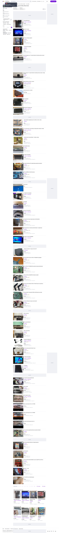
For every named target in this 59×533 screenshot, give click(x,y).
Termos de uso (4, 530)
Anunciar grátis (54, 1)
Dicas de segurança (7, 528)
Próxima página (38, 486)
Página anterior (15, 486)
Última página (43, 486)
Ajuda (3, 528)
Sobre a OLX (12, 528)
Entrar (47, 1)
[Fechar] (15, 4)
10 (34, 486)
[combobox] (21, 1)
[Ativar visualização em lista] (43, 9)
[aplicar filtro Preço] (11, 27)
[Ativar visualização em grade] (45, 9)
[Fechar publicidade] (14, 528)
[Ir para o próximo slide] (45, 497)
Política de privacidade (9, 530)
